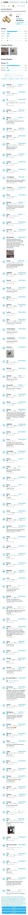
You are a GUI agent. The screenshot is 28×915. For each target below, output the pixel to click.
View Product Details (20, 23)
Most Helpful (18, 75)
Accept (14, 907)
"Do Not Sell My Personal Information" (12, 905)
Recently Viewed (21, 6)
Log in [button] (23, 2)
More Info (14, 912)
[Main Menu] (1, 2)
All (6, 75)
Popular (3, 6)
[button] (21, 2)
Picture (11, 75)
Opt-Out (14, 910)
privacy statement (13, 899)
